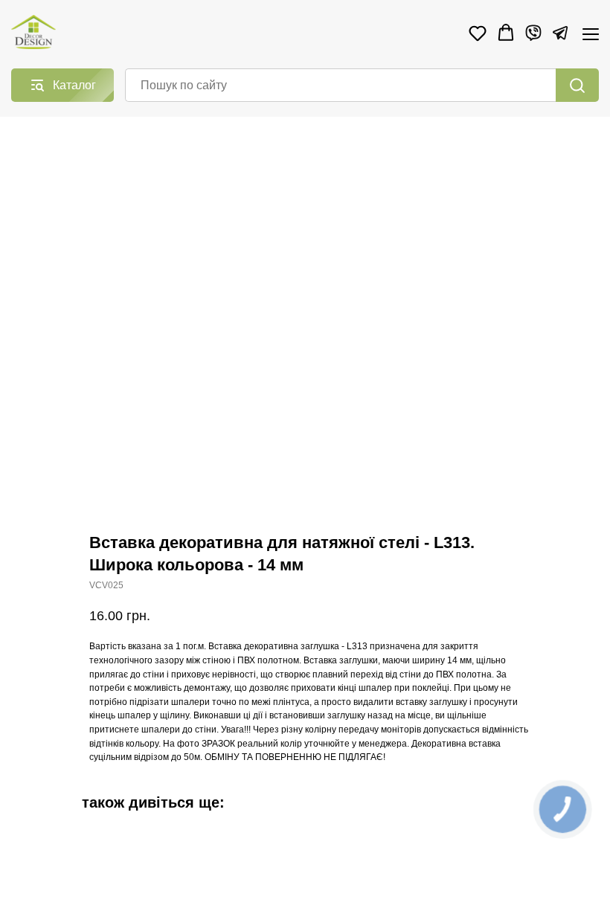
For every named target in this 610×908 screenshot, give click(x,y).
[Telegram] (560, 33)
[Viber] (533, 33)
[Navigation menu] (590, 33)
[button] (478, 33)
